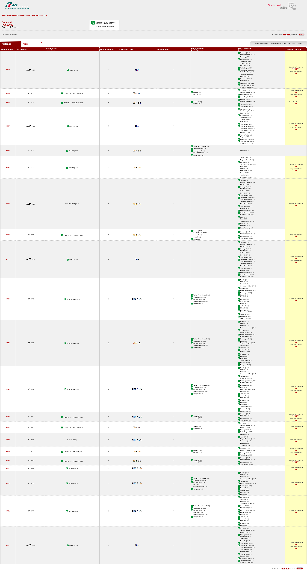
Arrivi (26, 44)
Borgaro (242, 80)
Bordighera (243, 316)
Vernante (242, 445)
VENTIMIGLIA (71, 299)
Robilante (243, 443)
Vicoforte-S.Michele (246, 164)
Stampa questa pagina (261, 43)
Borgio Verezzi (244, 336)
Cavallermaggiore (245, 54)
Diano (242, 308)
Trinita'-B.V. (243, 157)
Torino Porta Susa (245, 70)
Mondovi (242, 162)
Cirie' (241, 217)
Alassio (242, 301)
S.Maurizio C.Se (245, 87)
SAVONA (71, 168)
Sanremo (243, 314)
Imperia (242, 310)
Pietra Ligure (244, 293)
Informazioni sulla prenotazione (105, 26)
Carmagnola (243, 59)
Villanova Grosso (245, 221)
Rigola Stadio (244, 76)
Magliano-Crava (245, 160)
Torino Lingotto (244, 68)
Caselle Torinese (245, 83)
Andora (242, 306)
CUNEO (71, 151)
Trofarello (243, 63)
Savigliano (243, 53)
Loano (242, 295)
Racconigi (243, 57)
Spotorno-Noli (244, 332)
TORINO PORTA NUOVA (71, 93)
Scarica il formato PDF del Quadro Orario (283, 43)
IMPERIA (71, 468)
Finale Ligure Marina (246, 290)
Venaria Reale (244, 79)
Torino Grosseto (245, 74)
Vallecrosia (243, 318)
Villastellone (243, 61)
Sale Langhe (244, 170)
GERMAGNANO (70, 204)
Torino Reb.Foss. (245, 72)
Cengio (242, 175)
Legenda (299, 43)
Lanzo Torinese (244, 228)
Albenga (242, 299)
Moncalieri (243, 65)
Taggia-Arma (244, 312)
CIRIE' (71, 70)
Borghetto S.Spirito (245, 343)
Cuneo (242, 437)
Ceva (241, 168)
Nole (241, 219)
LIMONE (70, 440)
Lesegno (242, 166)
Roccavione (243, 441)
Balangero (243, 225)
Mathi (241, 223)
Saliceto (242, 173)
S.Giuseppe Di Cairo (246, 177)
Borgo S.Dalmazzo (245, 439)
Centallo (195, 94)
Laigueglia (243, 303)
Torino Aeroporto (245, 85)
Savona (242, 288)
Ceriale (242, 297)
